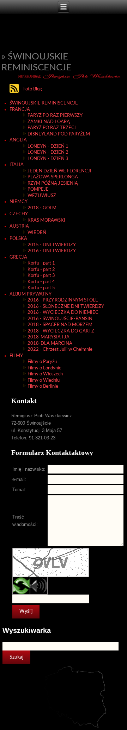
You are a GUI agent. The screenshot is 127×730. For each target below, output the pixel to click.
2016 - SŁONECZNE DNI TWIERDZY (66, 306)
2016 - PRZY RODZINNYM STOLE (63, 300)
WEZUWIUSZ (42, 195)
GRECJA (18, 257)
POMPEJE (38, 189)
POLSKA (18, 238)
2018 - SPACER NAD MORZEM (60, 325)
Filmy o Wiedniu (44, 380)
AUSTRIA (19, 226)
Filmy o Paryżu (42, 362)
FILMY (16, 356)
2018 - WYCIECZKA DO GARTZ (61, 331)
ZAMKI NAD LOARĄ (49, 122)
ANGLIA (18, 140)
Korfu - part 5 (41, 288)
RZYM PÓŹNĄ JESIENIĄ (53, 183)
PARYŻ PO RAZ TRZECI (52, 128)
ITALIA (17, 165)
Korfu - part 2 (41, 269)
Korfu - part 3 (41, 275)
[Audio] (39, 593)
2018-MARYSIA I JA (48, 337)
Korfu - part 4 (41, 282)
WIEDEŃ (37, 232)
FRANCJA (20, 109)
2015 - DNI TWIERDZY (52, 245)
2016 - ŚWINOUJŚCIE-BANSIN (60, 319)
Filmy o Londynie (44, 368)
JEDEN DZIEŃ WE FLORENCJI (59, 171)
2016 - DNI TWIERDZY (52, 251)
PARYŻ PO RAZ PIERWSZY (55, 115)
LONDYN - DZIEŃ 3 (48, 159)
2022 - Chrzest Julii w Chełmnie (60, 349)
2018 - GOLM (42, 208)
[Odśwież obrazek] (21, 593)
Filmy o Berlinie (43, 386)
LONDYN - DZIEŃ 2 (48, 152)
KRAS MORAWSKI (46, 220)
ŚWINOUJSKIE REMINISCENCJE (44, 103)
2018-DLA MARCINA (50, 343)
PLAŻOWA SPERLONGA (53, 177)
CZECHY (19, 214)
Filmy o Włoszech (45, 374)
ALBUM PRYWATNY (31, 294)
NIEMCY (19, 201)
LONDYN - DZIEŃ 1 (48, 146)
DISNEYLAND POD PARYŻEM (59, 134)
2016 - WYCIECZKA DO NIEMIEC (63, 312)
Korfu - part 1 (41, 263)
